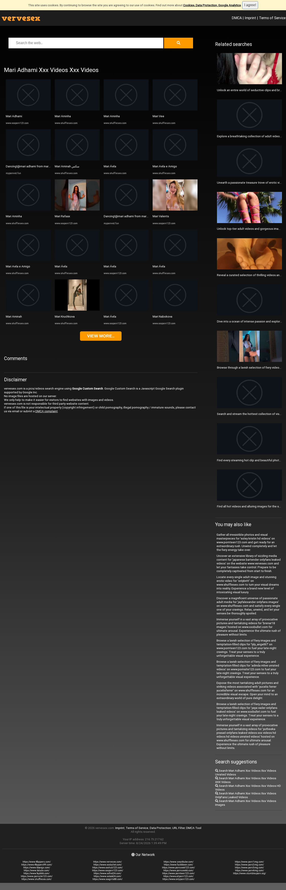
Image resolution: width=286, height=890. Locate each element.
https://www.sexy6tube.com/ (178, 861)
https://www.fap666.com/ (36, 873)
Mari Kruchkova (65, 316)
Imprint (250, 18)
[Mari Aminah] (28, 310)
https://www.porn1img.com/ (249, 861)
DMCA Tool (193, 828)
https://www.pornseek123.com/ (178, 867)
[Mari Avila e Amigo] (28, 260)
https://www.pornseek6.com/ (178, 870)
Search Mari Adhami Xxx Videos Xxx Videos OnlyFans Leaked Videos (245, 795)
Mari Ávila (61, 266)
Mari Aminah (14, 316)
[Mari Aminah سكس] (77, 159)
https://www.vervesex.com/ (107, 861)
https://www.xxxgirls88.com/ (107, 879)
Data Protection (160, 828)
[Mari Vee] (175, 109)
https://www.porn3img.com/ (249, 867)
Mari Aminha (14, 216)
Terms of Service (272, 18)
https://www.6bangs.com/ (36, 867)
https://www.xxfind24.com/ (107, 873)
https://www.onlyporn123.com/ (178, 879)
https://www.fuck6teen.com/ (178, 864)
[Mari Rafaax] (77, 209)
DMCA (237, 18)
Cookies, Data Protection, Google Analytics (212, 5)
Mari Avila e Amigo (18, 266)
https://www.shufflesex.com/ (36, 879)
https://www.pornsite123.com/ (37, 876)
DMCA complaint (46, 411)
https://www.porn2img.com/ (249, 864)
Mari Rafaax (62, 216)
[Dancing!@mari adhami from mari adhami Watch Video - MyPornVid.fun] (28, 159)
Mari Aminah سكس (67, 166)
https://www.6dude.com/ (36, 870)
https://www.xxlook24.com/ (107, 876)
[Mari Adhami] (28, 109)
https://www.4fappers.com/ (37, 861)
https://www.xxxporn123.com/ (107, 870)
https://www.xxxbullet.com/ (107, 864)
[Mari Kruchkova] (77, 310)
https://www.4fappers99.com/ (36, 864)
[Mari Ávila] (77, 260)
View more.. (100, 336)
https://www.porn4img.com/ (249, 870)
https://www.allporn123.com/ (178, 876)
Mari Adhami (14, 116)
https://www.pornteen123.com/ (178, 873)
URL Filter (178, 828)
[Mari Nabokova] (175, 310)
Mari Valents (161, 216)
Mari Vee (158, 116)
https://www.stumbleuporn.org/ (249, 873)
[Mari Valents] (175, 209)
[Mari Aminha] (28, 209)
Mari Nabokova (162, 316)
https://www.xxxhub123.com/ (107, 867)
